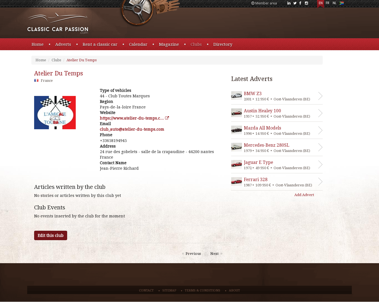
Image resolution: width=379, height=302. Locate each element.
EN (321, 3)
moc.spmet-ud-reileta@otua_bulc (132, 129)
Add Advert (304, 195)
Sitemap (169, 290)
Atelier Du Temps (82, 60)
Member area (266, 3)
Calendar (138, 44)
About (234, 290)
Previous (193, 254)
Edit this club (51, 235)
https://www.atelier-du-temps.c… (132, 118)
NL (335, 3)
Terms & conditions (202, 290)
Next (214, 254)
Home (38, 44)
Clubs (196, 44)
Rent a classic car (100, 44)
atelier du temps (58, 73)
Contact (146, 290)
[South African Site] (341, 4)
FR (327, 3)
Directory (222, 44)
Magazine (169, 44)
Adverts (63, 44)
